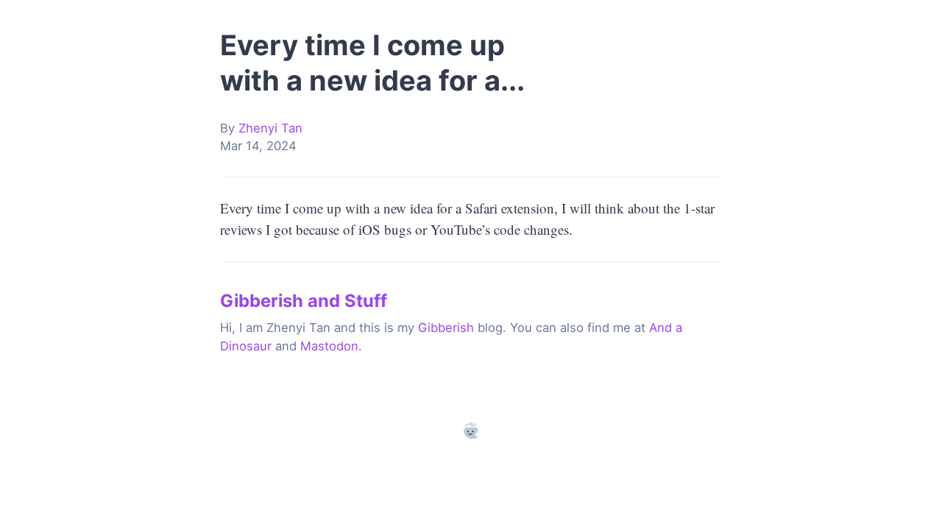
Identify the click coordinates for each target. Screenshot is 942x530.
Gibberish (446, 327)
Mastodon (329, 346)
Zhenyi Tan (270, 128)
